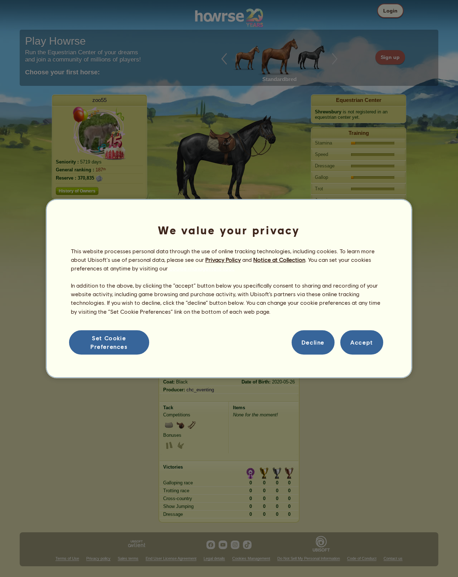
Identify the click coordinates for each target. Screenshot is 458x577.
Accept (361, 342)
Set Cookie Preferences (109, 342)
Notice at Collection (279, 259)
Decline (313, 342)
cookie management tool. (202, 268)
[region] (229, 288)
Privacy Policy (223, 259)
